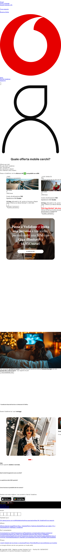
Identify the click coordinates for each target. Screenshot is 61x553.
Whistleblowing (4, 507)
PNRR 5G (45, 537)
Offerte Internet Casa (6, 526)
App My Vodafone (40, 520)
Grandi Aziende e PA (6, 5)
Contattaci (7, 536)
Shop (1, 77)
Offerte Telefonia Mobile (33, 526)
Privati (2, 2)
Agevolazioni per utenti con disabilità (17, 534)
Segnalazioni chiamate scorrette (21, 537)
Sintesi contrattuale (33, 533)
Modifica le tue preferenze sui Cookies (45, 543)
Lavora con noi (4, 506)
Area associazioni (29, 520)
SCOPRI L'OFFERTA (47, 213)
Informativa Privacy (44, 396)
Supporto (3, 80)
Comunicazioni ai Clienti (7, 533)
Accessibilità (52, 537)
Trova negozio (50, 520)
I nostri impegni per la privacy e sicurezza (12, 543)
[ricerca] (0, 84)
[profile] (30, 120)
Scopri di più (30, 251)
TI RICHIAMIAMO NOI (7, 372)
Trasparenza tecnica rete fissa (30, 536)
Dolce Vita (9, 527)
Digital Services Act (37, 537)
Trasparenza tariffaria (21, 533)
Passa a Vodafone (17, 527)
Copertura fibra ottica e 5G (36, 534)
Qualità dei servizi (15, 536)
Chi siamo (3, 505)
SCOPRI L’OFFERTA (12, 207)
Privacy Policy (29, 543)
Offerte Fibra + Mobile (19, 526)
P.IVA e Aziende (4, 3)
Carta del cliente (44, 536)
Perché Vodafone (5, 79)
